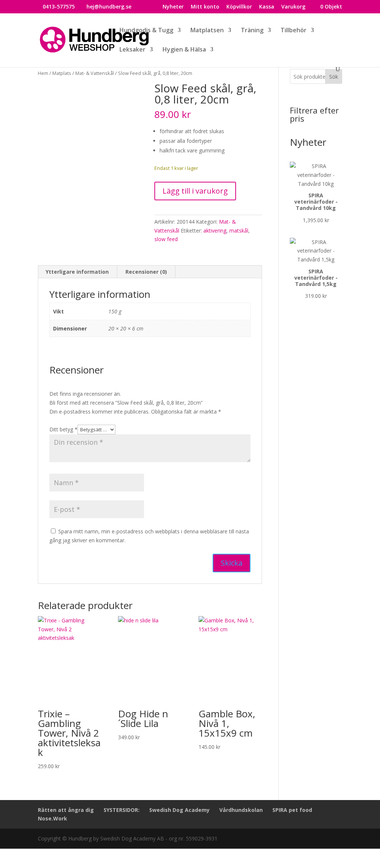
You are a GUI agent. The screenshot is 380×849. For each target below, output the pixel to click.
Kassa (266, 7)
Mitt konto (205, 7)
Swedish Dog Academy (179, 809)
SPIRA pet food (292, 809)
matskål (238, 230)
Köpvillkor (239, 7)
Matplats (61, 73)
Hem (43, 73)
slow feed (166, 239)
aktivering (214, 230)
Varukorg (293, 7)
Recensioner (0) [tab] (146, 271)
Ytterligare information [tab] (77, 271)
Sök (333, 76)
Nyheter (173, 7)
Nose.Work (52, 818)
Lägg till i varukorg (195, 191)
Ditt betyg (63, 429)
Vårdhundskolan (241, 809)
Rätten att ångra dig (66, 809)
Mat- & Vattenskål (94, 73)
